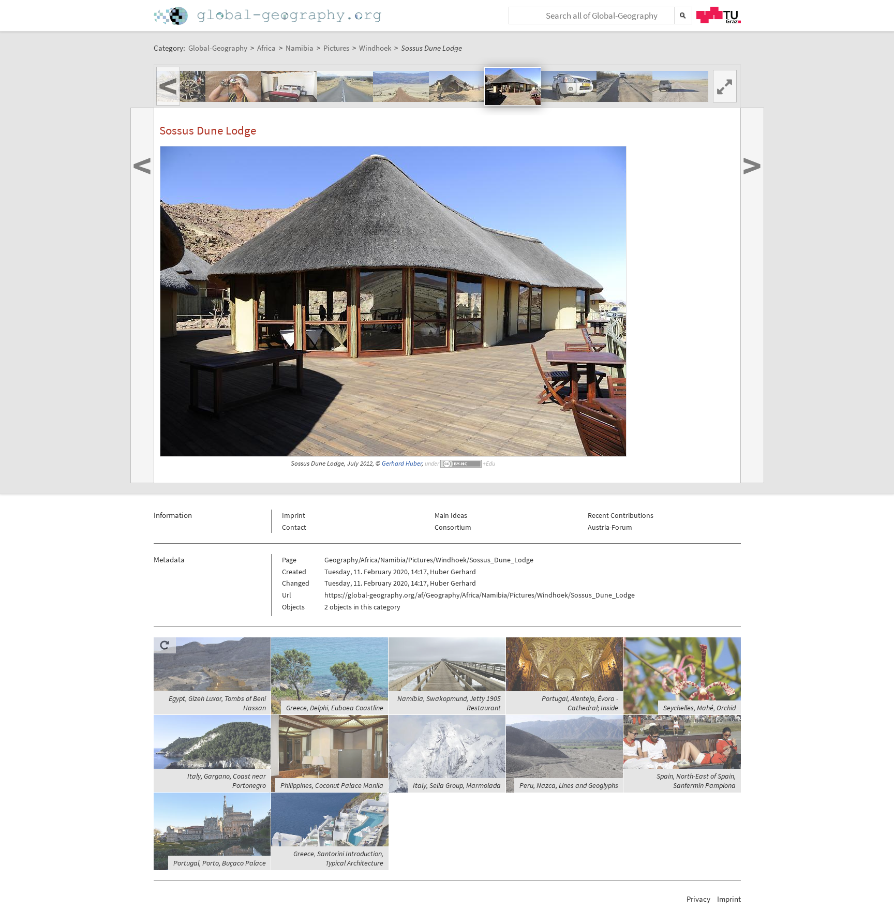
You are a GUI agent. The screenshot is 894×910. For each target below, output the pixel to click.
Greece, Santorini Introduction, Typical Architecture (338, 858)
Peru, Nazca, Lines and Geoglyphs (568, 785)
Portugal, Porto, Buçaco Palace (219, 863)
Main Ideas (451, 515)
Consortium (453, 527)
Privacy (698, 899)
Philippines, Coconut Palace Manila (331, 785)
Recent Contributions (620, 515)
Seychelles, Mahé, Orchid (699, 707)
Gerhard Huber (402, 463)
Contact (294, 527)
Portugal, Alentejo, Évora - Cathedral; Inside (580, 703)
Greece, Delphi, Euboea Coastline (334, 707)
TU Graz (718, 15)
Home (268, 16)
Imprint (293, 515)
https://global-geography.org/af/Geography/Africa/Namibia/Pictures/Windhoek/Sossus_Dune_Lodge (479, 595)
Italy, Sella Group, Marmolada (457, 785)
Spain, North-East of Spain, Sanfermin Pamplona (696, 780)
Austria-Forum (610, 527)
